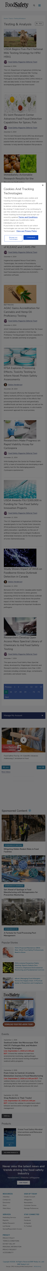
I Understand (31, 237)
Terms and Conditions (28, 217)
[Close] (42, 185)
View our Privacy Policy (26, 231)
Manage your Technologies (13, 238)
